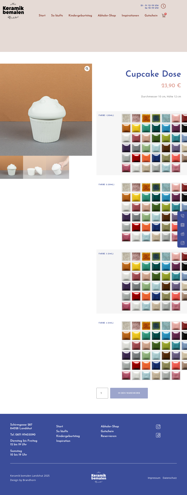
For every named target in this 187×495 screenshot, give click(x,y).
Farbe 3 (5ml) (106, 254)
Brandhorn (29, 480)
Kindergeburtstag (80, 15)
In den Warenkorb (129, 393)
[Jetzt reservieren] (182, 224)
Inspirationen (130, 15)
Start (42, 15)
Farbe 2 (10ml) (106, 185)
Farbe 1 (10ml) (106, 115)
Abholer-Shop (107, 15)
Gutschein (151, 15)
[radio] (126, 118)
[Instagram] (182, 243)
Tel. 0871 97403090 (23, 434)
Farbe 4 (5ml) (106, 323)
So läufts (57, 15)
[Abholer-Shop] (182, 234)
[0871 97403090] (182, 215)
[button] (87, 68)
